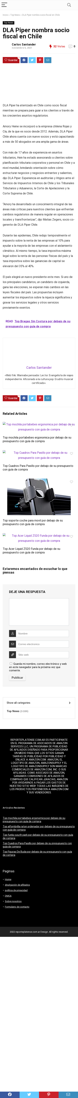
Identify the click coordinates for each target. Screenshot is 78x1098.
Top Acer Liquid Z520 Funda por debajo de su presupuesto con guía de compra (31, 550)
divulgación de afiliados (17, 884)
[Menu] (4, 5)
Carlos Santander (24, 44)
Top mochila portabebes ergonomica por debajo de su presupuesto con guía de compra (37, 439)
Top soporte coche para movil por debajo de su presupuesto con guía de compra (33, 522)
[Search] (69, 5)
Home (8, 879)
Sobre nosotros (13, 901)
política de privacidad (16, 890)
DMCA (8, 895)
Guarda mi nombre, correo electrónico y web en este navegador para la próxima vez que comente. (38, 667)
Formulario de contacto (17, 906)
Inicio (5, 15)
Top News (15, 15)
